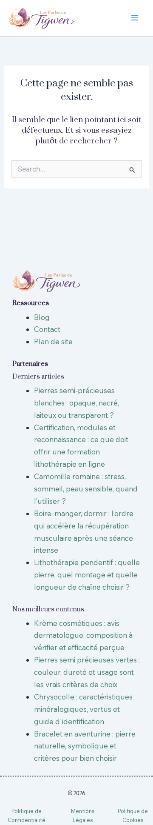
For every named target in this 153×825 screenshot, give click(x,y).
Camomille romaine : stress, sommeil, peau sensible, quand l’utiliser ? (86, 488)
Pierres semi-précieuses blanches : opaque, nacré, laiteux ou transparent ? (76, 403)
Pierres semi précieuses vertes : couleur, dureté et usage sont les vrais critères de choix (87, 672)
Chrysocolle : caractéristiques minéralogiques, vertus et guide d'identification (83, 709)
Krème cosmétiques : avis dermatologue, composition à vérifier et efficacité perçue (83, 635)
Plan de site (53, 341)
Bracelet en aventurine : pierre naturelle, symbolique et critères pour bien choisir (85, 746)
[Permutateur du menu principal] (135, 18)
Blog (42, 317)
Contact (47, 329)
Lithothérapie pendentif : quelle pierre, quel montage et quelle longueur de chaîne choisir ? (87, 574)
